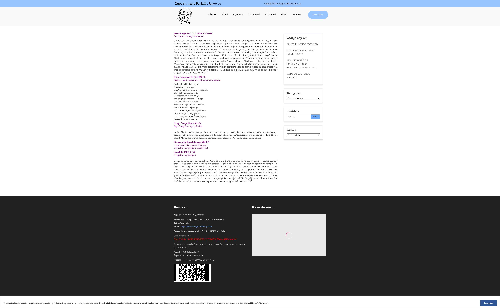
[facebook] (312, 4)
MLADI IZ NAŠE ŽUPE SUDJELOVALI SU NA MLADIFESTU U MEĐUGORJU (301, 64)
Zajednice (238, 14)
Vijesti (284, 14)
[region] (250, 302)
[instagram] (317, 4)
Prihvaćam (488, 303)
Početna (212, 14)
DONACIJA (318, 14)
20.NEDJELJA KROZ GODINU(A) (302, 44)
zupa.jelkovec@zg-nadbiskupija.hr (196, 226)
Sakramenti (254, 14)
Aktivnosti (270, 14)
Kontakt (297, 14)
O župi (224, 14)
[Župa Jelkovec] (184, 15)
